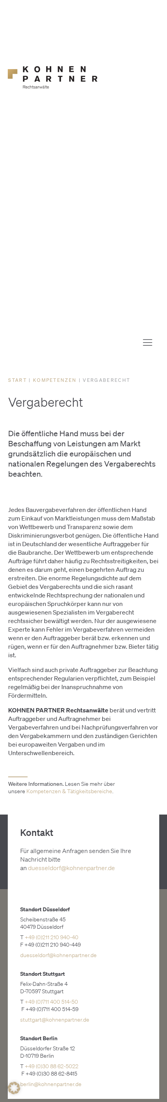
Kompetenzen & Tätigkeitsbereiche (69, 791)
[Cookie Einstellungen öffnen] (14, 1092)
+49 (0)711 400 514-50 (51, 1001)
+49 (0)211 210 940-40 (51, 937)
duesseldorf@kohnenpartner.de (71, 868)
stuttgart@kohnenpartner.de (54, 1019)
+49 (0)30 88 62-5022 (51, 1066)
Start (17, 380)
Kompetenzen (55, 380)
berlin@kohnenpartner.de (51, 1084)
